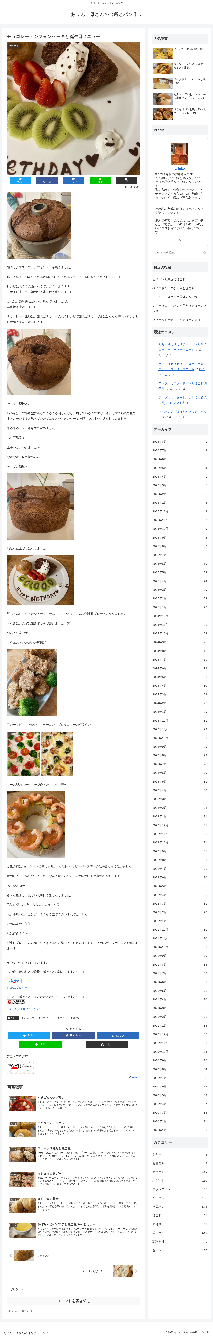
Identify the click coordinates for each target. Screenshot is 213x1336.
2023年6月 (179, 772)
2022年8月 (179, 860)
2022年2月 (179, 912)
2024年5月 (179, 677)
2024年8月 (179, 651)
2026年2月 (179, 494)
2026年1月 (179, 502)
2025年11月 (179, 520)
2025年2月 (179, 598)
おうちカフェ (30, 1018)
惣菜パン (179, 1206)
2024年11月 (179, 624)
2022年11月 (179, 833)
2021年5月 (179, 990)
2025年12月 (179, 511)
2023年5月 (179, 781)
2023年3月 (179, 799)
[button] (205, 253)
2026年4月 (179, 476)
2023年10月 (179, 738)
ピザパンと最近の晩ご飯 (168, 279)
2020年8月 (179, 1069)
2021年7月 (179, 973)
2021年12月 (179, 929)
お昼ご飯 (179, 1163)
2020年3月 (179, 1112)
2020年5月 (179, 1095)
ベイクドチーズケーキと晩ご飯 (173, 288)
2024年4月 (179, 685)
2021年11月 (179, 938)
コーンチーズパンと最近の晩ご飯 (174, 297)
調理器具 (179, 1241)
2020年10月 (179, 1051)
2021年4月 (179, 999)
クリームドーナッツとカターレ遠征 (176, 319)
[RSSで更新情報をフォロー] (180, 240)
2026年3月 (179, 485)
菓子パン (179, 1233)
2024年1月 (179, 711)
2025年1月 (179, 607)
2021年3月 (179, 1008)
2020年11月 (179, 1043)
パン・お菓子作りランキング (24, 1008)
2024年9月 (179, 642)
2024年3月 (179, 694)
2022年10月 (179, 842)
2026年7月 (179, 450)
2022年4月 (179, 895)
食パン (179, 1250)
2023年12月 (179, 720)
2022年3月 (179, 903)
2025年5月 (179, 572)
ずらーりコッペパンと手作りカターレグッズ (179, 308)
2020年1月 (179, 1130)
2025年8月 (179, 546)
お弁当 (179, 1154)
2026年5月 (179, 467)
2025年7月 (179, 555)
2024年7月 (179, 659)
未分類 (179, 1224)
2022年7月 (179, 868)
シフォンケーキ (48, 1018)
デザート (14, 1018)
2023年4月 (179, 790)
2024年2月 (179, 703)
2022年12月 (179, 825)
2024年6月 (179, 668)
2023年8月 (179, 755)
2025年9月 (179, 537)
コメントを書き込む (74, 1301)
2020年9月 (179, 1060)
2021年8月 (179, 964)
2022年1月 (179, 921)
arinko (180, 168)
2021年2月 (179, 1016)
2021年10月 (179, 947)
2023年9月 (179, 746)
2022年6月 (179, 877)
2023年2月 (179, 807)
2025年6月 (179, 563)
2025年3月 (179, 589)
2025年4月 (179, 581)
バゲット (179, 1180)
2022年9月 (179, 851)
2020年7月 (179, 1078)
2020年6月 (179, 1086)
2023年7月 (179, 764)
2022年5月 (179, 886)
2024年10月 (179, 633)
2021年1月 (179, 1025)
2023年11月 (179, 729)
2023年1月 (179, 816)
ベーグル (179, 1198)
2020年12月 (179, 1034)
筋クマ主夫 (177, 403)
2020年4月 (179, 1104)
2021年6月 (179, 982)
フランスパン (179, 1189)
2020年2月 (179, 1121)
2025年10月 (179, 528)
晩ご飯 (76, 1018)
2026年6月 (179, 459)
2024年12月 (179, 616)
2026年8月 (179, 441)
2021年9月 (179, 955)
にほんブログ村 (17, 987)
